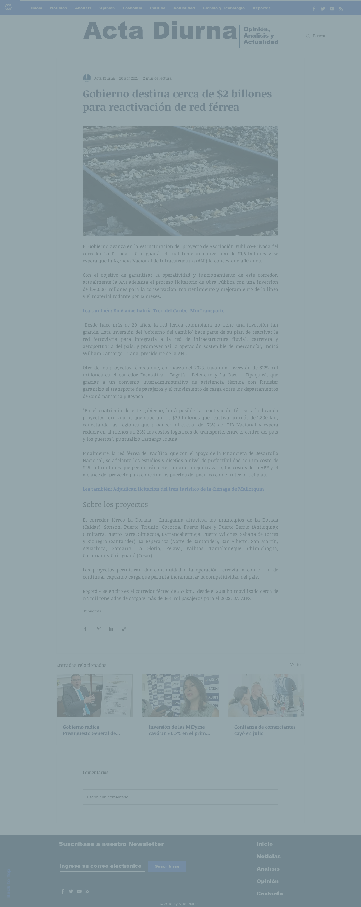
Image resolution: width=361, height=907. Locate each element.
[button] (270, 401)
